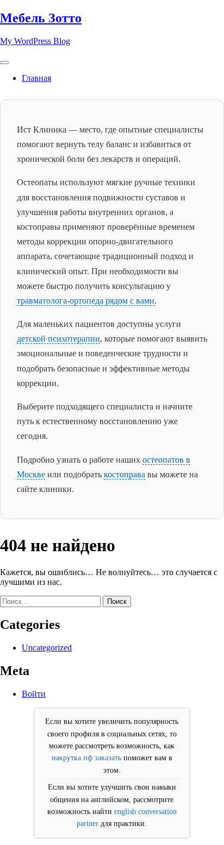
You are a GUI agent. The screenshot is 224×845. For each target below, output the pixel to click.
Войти (34, 693)
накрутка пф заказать (86, 758)
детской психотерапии (58, 338)
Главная (36, 78)
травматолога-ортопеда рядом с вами (85, 300)
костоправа (124, 474)
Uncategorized (47, 647)
